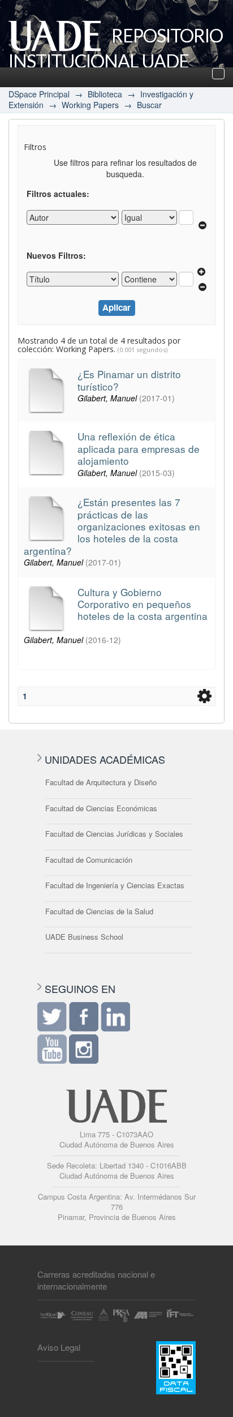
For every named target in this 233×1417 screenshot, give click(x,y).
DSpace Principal (39, 94)
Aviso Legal (58, 1347)
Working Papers (90, 104)
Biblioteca (105, 94)
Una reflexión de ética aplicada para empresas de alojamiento (138, 448)
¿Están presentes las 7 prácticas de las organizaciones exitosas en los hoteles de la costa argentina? (112, 526)
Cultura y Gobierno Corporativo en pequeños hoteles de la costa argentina (142, 604)
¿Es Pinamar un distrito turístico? (129, 380)
